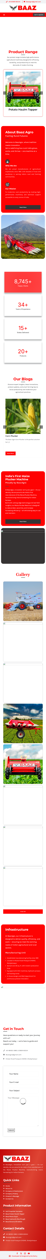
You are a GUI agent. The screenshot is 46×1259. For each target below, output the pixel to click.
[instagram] (25, 1253)
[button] (4, 93)
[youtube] (29, 1253)
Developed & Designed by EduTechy (24, 1256)
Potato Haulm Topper (23, 109)
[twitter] (21, 1253)
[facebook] (17, 1253)
